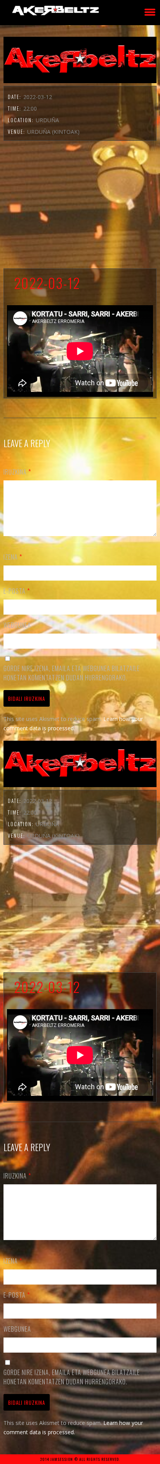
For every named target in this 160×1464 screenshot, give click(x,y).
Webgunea (17, 625)
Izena (12, 557)
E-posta (16, 591)
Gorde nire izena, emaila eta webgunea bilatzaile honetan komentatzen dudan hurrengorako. (71, 673)
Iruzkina (17, 472)
